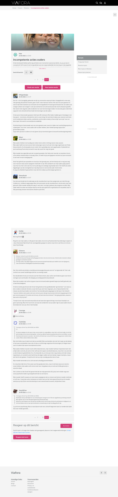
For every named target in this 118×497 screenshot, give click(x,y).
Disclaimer (30, 483)
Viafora (15, 472)
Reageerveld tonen (22, 437)
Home (14, 8)
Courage (22, 310)
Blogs (13, 483)
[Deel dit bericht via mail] (31, 72)
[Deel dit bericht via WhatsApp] (26, 72)
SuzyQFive (23, 390)
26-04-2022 (22, 97)
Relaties (26, 8)
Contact (13, 485)
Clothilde (22, 322)
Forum (20, 8)
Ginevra (22, 251)
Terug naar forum (83, 62)
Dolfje (21, 231)
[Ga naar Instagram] (105, 472)
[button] (42, 68)
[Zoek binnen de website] (97, 3)
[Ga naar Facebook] (101, 472)
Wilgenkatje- (23, 95)
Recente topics (82, 65)
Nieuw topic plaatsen (84, 72)
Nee (20, 54)
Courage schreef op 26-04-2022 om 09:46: (27, 396)
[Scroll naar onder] (115, 14)
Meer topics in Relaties (85, 69)
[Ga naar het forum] (100, 3)
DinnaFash (23, 175)
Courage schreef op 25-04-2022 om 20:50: (27, 327)
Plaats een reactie (33, 87)
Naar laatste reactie (51, 87)
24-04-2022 (22, 56)
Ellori (21, 137)
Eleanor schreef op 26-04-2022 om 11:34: (27, 256)
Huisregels (30, 481)
